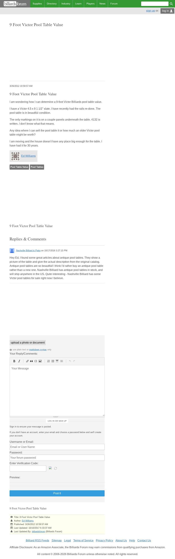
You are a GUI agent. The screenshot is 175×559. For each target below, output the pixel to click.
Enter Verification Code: (24, 463)
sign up (150, 10)
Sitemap (57, 540)
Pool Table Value (19, 167)
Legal (67, 540)
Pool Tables (37, 167)
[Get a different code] (56, 468)
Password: (16, 452)
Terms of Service (83, 540)
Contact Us (144, 540)
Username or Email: (22, 441)
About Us (121, 540)
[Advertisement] (57, 54)
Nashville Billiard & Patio (28, 250)
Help (132, 540)
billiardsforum (38, 531)
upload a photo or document (28, 342)
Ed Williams (28, 155)
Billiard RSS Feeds (37, 540)
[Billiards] (15, 4)
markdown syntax (38, 349)
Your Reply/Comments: (24, 353)
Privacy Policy (104, 540)
